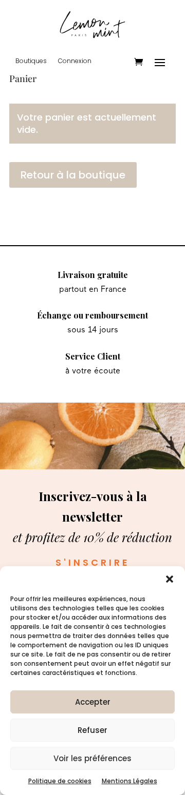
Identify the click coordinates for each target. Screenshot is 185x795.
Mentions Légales (129, 781)
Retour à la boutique (73, 175)
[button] (169, 579)
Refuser (92, 730)
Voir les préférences (92, 758)
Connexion (74, 61)
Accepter (92, 702)
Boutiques (31, 61)
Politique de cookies (59, 781)
